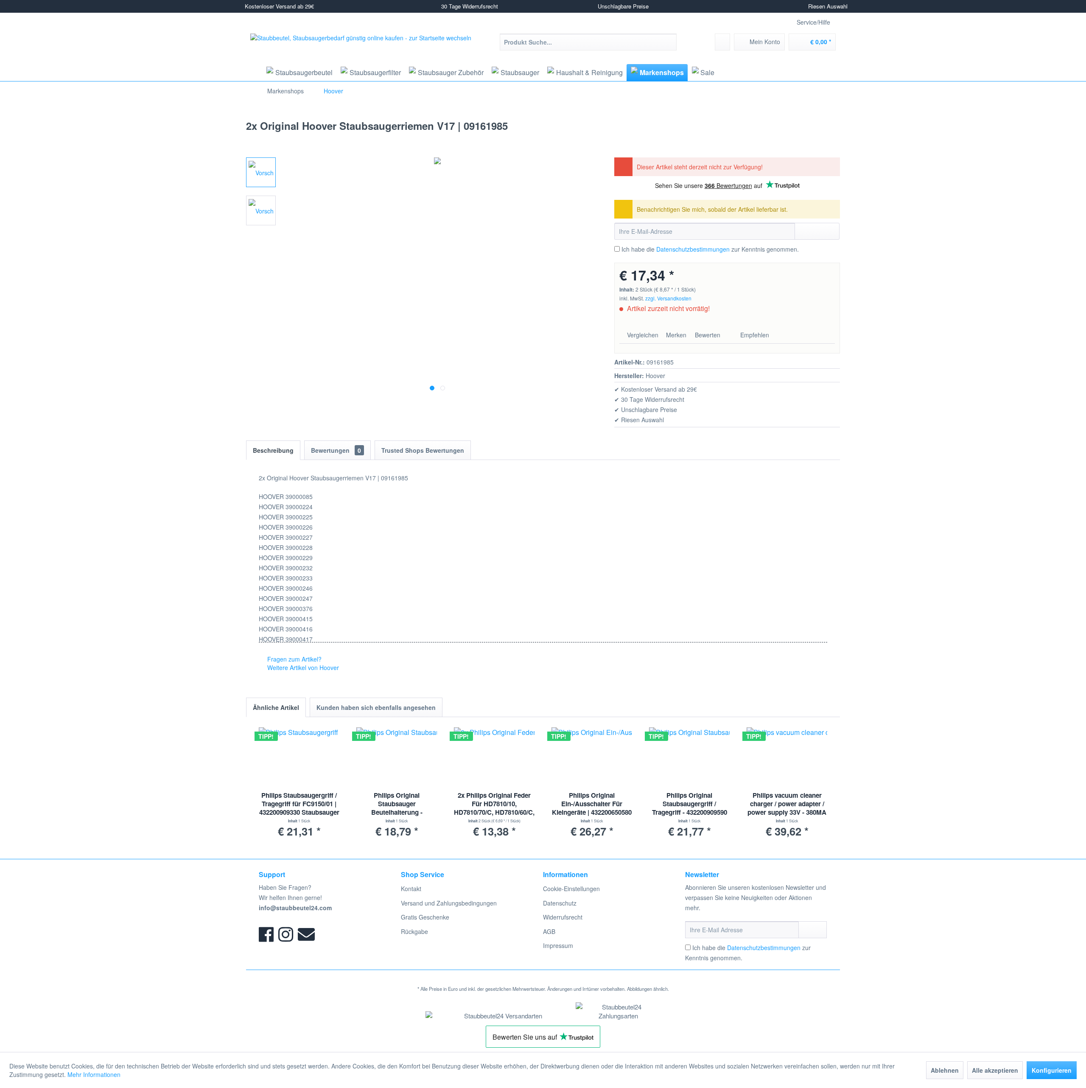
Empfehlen (754, 335)
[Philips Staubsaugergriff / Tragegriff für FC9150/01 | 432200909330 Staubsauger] (299, 757)
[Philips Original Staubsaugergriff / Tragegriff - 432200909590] (689, 757)
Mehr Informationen (93, 1074)
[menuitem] (588, 42)
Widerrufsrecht (562, 917)
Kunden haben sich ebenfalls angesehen (376, 707)
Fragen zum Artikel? (294, 659)
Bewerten (707, 335)
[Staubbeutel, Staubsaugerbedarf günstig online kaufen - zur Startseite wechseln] (360, 48)
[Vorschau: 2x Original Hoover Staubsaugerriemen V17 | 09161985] (261, 172)
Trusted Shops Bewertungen (422, 450)
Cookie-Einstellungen (571, 888)
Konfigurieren (1052, 1070)
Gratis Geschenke (425, 917)
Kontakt (411, 888)
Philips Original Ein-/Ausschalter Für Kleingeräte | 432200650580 (592, 804)
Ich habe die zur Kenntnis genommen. (710, 249)
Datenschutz (560, 903)
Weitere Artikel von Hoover (302, 667)
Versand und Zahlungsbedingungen (449, 903)
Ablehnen (945, 1070)
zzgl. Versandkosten (668, 298)
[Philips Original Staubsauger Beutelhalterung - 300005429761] (396, 757)
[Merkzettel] (722, 42)
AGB (549, 931)
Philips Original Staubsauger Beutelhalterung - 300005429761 (397, 804)
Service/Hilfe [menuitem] (813, 22)
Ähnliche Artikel (276, 707)
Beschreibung (273, 450)
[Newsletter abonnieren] (812, 929)
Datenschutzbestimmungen (693, 249)
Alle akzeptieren (995, 1070)
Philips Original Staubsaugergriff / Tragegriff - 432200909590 (689, 804)
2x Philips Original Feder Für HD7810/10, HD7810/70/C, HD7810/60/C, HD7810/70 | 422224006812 (494, 804)
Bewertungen (336, 450)
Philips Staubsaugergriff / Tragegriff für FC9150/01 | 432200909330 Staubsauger (299, 804)
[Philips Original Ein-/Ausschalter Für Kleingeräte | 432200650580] (591, 757)
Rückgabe (414, 931)
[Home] (253, 72)
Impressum (558, 945)
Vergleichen (641, 335)
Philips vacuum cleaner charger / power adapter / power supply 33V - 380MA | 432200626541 (786, 804)
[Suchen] (669, 42)
